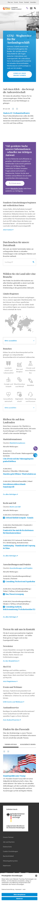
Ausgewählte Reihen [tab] (27, 744)
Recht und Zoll (15, 507)
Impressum (7, 866)
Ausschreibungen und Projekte (21, 568)
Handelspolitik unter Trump (14, 776)
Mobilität (30, 385)
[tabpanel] (19, 770)
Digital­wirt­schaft (19, 400)
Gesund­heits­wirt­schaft (8, 400)
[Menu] (31, 8)
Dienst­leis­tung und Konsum (30, 400)
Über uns (10, 2)
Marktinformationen (17, 443)
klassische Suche (17, 189)
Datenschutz (7, 847)
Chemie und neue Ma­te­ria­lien (30, 370)
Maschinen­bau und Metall (19, 385)
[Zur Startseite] (12, 9)
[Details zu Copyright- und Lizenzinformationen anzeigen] (37, 13)
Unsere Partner (8, 837)
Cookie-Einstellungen (10, 851)
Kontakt (26, 2)
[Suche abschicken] (33, 262)
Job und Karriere (8, 842)
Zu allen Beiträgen (10, 494)
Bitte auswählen (11, 341)
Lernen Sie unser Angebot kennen (19, 74)
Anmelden (33, 2)
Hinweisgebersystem (10, 861)
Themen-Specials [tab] (11, 744)
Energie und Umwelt (8, 385)
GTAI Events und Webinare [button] (13, 702)
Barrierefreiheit (8, 856)
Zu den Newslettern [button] (10, 661)
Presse (21, 2)
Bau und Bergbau (19, 370)
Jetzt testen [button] (7, 230)
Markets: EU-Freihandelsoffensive (16, 113)
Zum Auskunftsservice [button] (11, 720)
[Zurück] (13, 109)
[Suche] (35, 8)
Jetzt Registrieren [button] (9, 681)
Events (16, 2)
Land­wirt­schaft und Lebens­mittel (8, 370)
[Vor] (17, 109)
